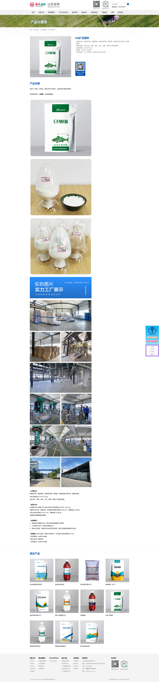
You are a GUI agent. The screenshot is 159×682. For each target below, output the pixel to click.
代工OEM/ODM (53, 661)
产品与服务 (36, 30)
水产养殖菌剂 (42, 663)
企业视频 (32, 671)
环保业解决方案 (65, 668)
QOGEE (127, 679)
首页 (31, 30)
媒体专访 (76, 663)
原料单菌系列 (51, 30)
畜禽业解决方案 (65, 661)
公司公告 (76, 666)
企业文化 (32, 666)
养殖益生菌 (41, 666)
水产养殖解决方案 (66, 666)
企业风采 (32, 663)
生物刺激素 (41, 668)
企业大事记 (32, 668)
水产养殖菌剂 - (44, 30)
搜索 (128, 4)
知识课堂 (76, 668)
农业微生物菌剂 (42, 661)
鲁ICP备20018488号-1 (114, 679)
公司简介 (32, 661)
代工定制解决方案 (66, 671)
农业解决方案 (65, 663)
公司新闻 (76, 661)
